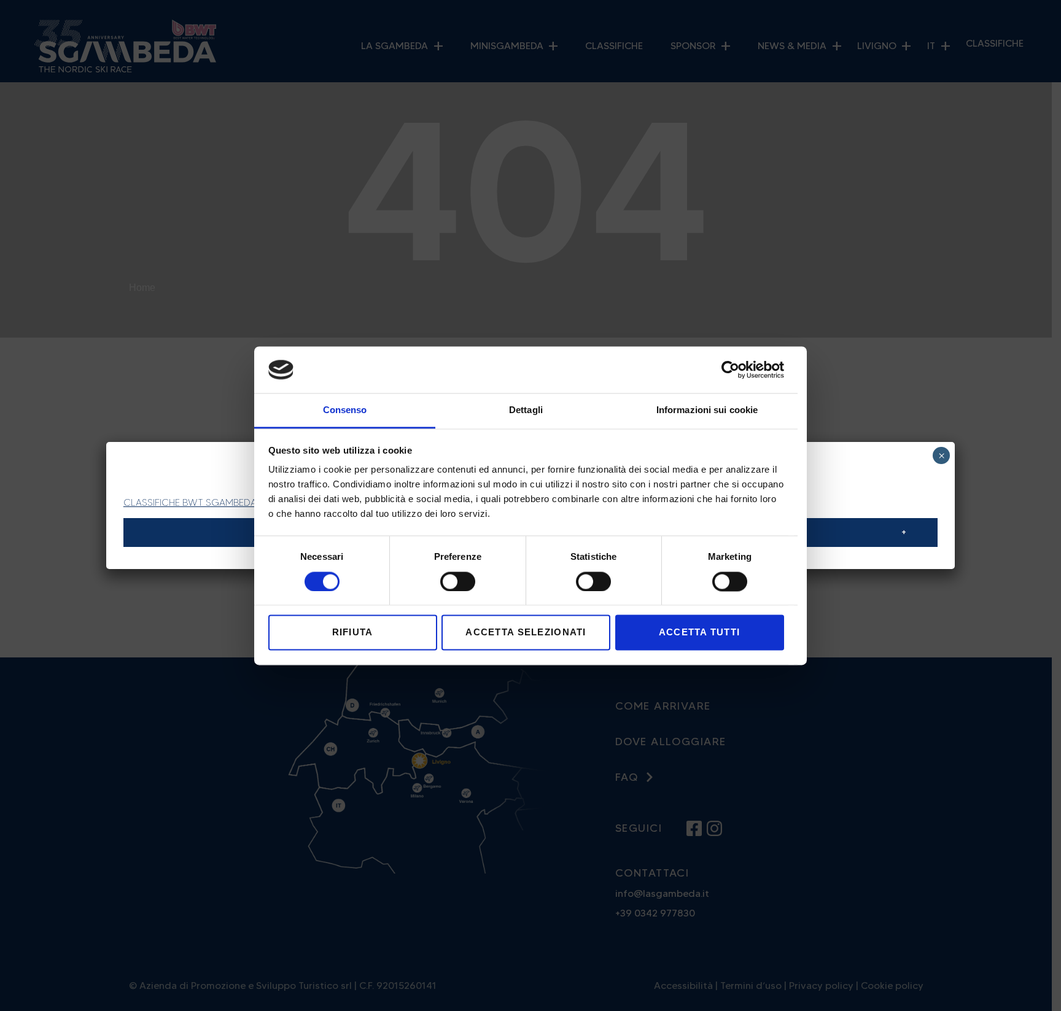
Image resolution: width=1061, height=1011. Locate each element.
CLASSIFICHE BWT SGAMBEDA (190, 502)
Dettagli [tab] (526, 410)
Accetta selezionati (525, 632)
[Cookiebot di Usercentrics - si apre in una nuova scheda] (730, 369)
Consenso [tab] (345, 410)
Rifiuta (352, 632)
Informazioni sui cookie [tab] (707, 410)
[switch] (457, 581)
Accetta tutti (699, 632)
